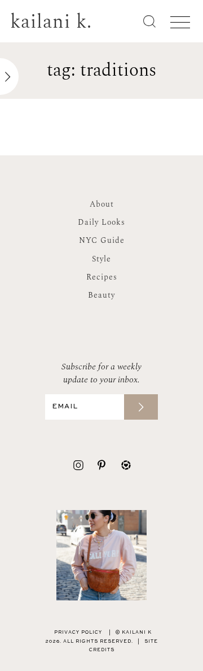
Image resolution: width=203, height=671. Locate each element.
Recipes (101, 277)
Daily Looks (101, 222)
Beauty (101, 295)
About (102, 204)
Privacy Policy (78, 632)
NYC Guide (102, 240)
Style (101, 259)
